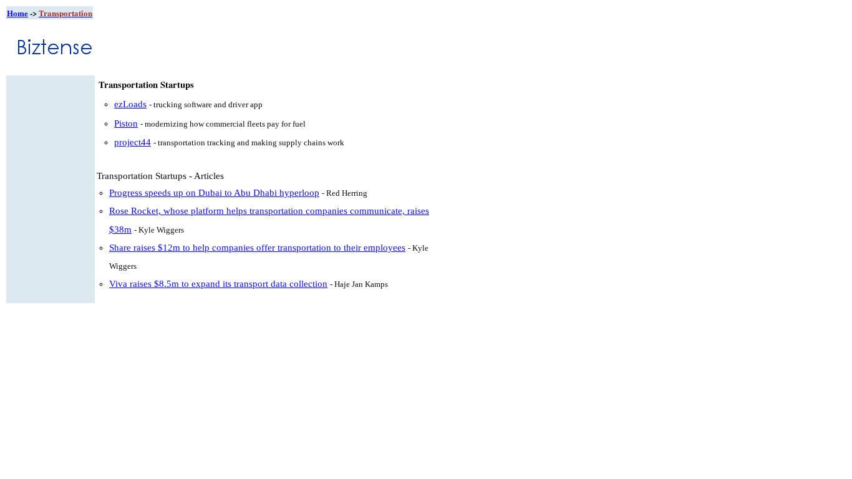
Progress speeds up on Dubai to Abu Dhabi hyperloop (214, 193)
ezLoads (130, 104)
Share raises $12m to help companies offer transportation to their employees (257, 248)
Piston (126, 123)
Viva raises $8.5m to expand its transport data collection (218, 284)
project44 (132, 142)
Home (17, 13)
